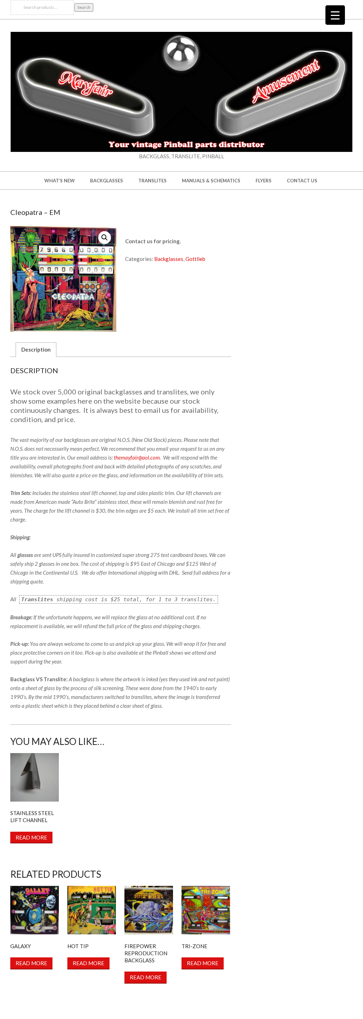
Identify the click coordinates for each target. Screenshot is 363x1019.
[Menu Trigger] (335, 15)
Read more (31, 837)
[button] (104, 237)
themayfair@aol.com (137, 457)
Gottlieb (195, 259)
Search (83, 7)
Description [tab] (36, 349)
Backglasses (168, 259)
